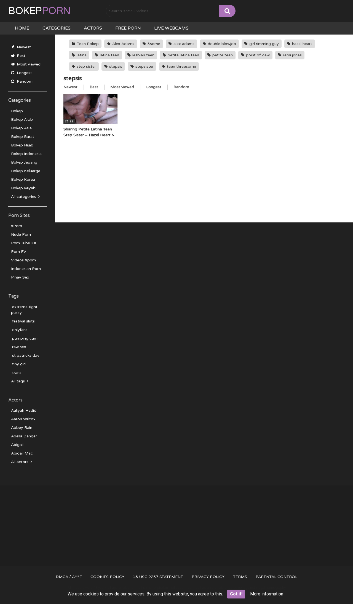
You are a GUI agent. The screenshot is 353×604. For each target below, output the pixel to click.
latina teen (109, 55)
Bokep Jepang (24, 162)
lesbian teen (142, 55)
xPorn (16, 226)
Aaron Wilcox (23, 419)
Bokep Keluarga (25, 171)
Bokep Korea (23, 179)
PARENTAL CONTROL (276, 576)
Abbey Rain (21, 427)
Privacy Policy (208, 576)
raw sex (18, 347)
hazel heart (301, 43)
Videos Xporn (23, 260)
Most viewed (28, 64)
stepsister (144, 66)
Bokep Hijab (22, 145)
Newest (23, 47)
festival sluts (23, 321)
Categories (56, 28)
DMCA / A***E (69, 576)
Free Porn (128, 28)
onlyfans (19, 329)
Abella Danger (24, 436)
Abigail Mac (22, 453)
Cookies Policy (107, 576)
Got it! (236, 594)
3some (153, 43)
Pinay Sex (20, 277)
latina (81, 55)
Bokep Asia (21, 128)
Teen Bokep (87, 43)
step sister (86, 66)
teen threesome (181, 66)
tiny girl (18, 364)
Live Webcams (171, 28)
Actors (93, 28)
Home (22, 28)
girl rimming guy (263, 43)
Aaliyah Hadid (23, 410)
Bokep (39, 11)
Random (24, 81)
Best (20, 55)
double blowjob (221, 43)
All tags (18, 381)
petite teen (222, 55)
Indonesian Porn (26, 268)
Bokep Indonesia (26, 153)
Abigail (17, 444)
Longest (24, 72)
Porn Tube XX (23, 243)
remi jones (292, 55)
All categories (24, 196)
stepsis (115, 66)
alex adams (183, 43)
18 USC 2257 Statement (158, 576)
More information (266, 594)
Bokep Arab (22, 119)
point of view (257, 55)
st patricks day (25, 355)
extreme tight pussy (24, 309)
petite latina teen (183, 55)
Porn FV (18, 251)
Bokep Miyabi (23, 188)
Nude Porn (21, 234)
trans (16, 372)
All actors (20, 461)
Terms (240, 576)
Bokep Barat (22, 136)
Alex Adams (122, 43)
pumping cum (24, 338)
